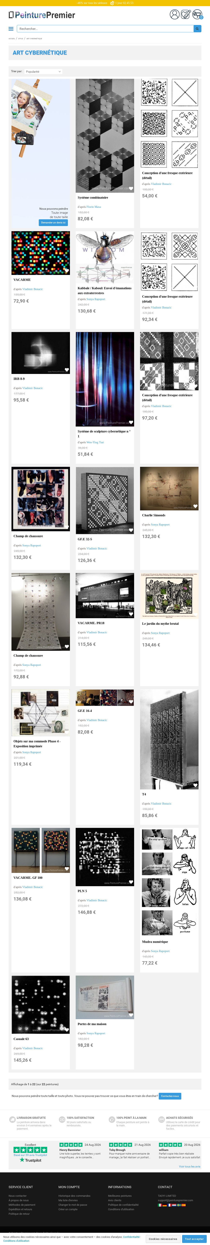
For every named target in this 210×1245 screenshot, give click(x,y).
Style (20, 39)
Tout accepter (194, 1238)
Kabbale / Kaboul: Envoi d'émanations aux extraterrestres (104, 290)
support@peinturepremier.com (175, 1200)
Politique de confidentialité (123, 1204)
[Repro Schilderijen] (174, 1204)
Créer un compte (68, 1209)
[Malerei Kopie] (165, 1204)
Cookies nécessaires (163, 1238)
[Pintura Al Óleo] (183, 1204)
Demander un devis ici (53, 222)
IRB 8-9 (19, 378)
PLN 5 (82, 891)
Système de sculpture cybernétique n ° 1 (104, 434)
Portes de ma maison (92, 1024)
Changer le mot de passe (72, 1204)
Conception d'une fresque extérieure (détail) (167, 175)
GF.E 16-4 (85, 711)
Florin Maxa (94, 206)
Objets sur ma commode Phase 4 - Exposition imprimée (37, 744)
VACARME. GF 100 (28, 877)
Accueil (12, 39)
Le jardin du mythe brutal (160, 623)
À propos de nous (19, 1200)
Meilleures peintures (120, 1195)
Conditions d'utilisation (121, 1209)
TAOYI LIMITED (167, 1195)
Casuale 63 (21, 1039)
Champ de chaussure (28, 536)
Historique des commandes (74, 1195)
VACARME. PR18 (91, 623)
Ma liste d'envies (68, 1200)
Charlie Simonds (153, 515)
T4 (144, 794)
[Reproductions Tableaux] (169, 1204)
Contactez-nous (170, 1096)
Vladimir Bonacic (161, 184)
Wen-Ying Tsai (95, 442)
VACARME (22, 279)
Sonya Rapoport (96, 299)
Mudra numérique (155, 941)
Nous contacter (17, 1195)
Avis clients (114, 1200)
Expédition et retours (20, 1209)
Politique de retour (19, 1213)
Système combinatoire (93, 197)
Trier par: (16, 71)
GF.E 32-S (85, 539)
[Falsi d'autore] (160, 1204)
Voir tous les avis (189, 1166)
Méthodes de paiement (22, 1204)
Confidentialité (131, 1236)
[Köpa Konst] (179, 1204)
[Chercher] (197, 28)
